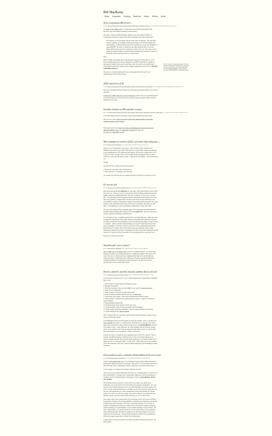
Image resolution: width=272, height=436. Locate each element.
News (154, 112)
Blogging (110, 26)
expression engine (146, 288)
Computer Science (112, 112)
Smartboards (142, 26)
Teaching (127, 16)
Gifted (124, 26)
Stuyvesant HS (107, 323)
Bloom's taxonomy (173, 68)
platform (133, 26)
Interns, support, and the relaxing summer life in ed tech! (130, 271)
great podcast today (115, 361)
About (163, 16)
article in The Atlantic (112, 29)
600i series (138, 294)
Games (146, 16)
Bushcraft (137, 16)
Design (121, 26)
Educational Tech (116, 26)
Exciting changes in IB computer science (122, 109)
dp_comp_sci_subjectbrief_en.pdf (113, 132)
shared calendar (124, 311)
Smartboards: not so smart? (116, 245)
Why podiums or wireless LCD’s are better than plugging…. (131, 141)
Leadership (129, 26)
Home (107, 16)
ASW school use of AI (113, 83)
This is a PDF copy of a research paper (114, 252)
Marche (105, 56)
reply (110, 369)
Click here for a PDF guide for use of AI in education (119, 96)
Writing (155, 16)
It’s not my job (110, 184)
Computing (116, 16)
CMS (129, 288)
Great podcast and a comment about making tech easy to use (132, 354)
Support (147, 26)
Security (137, 26)
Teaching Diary (159, 112)
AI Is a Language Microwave (117, 22)
